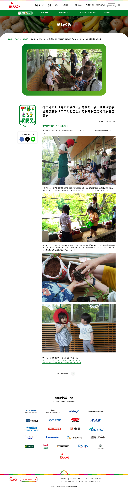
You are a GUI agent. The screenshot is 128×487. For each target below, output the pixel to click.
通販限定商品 (100, 5)
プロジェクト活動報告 (21, 39)
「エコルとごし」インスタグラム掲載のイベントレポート (61, 363)
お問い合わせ (78, 5)
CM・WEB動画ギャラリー (93, 481)
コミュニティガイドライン (67, 481)
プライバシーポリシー (76, 479)
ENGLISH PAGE (111, 5)
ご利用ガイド (64, 479)
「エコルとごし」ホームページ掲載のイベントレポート (61, 360)
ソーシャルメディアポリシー (94, 479)
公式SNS (80, 481)
